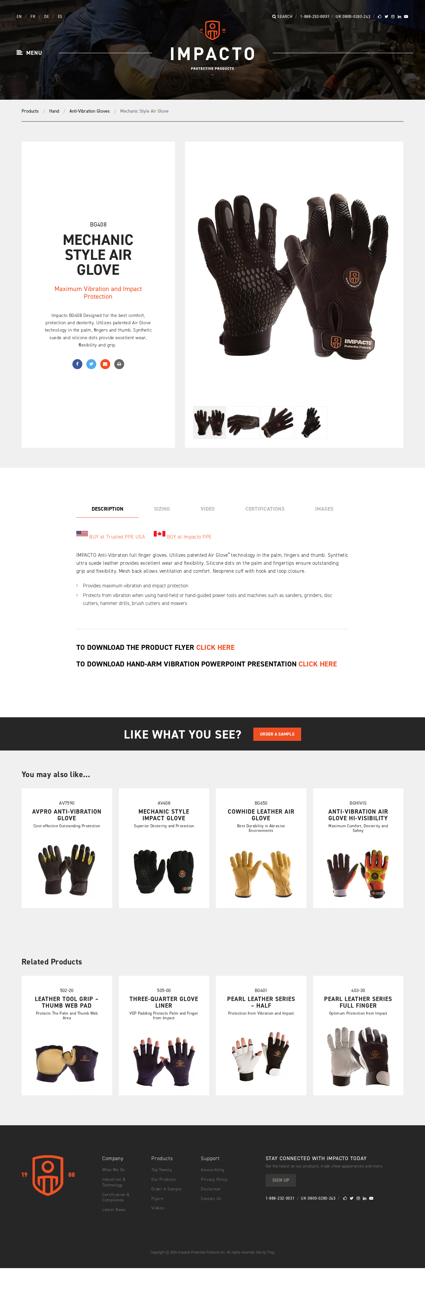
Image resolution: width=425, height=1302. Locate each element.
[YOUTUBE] (406, 16)
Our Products (163, 1179)
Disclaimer (211, 1188)
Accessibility (213, 1169)
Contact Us (211, 1198)
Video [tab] (208, 508)
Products (30, 111)
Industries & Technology (114, 1181)
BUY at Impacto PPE (189, 536)
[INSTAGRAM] (393, 16)
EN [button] (20, 16)
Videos (157, 1208)
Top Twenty (161, 1169)
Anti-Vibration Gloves (89, 111)
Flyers (157, 1198)
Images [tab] (324, 508)
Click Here (317, 664)
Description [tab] (108, 508)
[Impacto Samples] (212, 73)
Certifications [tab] (265, 508)
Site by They (265, 1252)
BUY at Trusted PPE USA (117, 536)
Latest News (114, 1209)
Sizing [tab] (162, 508)
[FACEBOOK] (380, 16)
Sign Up (280, 1180)
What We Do (113, 1169)
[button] (29, 53)
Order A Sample (277, 734)
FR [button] (34, 16)
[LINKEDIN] (399, 16)
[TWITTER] (386, 16)
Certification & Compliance (116, 1197)
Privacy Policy (214, 1179)
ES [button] (60, 16)
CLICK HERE (215, 647)
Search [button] (284, 16)
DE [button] (47, 16)
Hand (54, 111)
